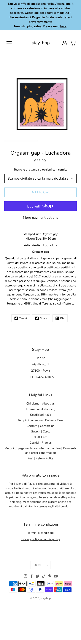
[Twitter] (38, 576)
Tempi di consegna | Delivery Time (40, 420)
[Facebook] (31, 576)
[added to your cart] (73, 43)
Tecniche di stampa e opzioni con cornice (40, 170)
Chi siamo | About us (40, 404)
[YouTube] (56, 576)
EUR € (37, 565)
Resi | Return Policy (40, 458)
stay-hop (41, 43)
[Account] (64, 43)
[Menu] (9, 43)
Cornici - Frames (41, 443)
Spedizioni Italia (40, 415)
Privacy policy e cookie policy (40, 539)
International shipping (40, 409)
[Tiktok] (44, 576)
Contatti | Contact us (40, 426)
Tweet (23, 318)
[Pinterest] (50, 576)
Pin (62, 318)
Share (44, 318)
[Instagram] (25, 576)
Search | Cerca (40, 431)
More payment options (40, 217)
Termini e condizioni (40, 533)
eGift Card (40, 437)
